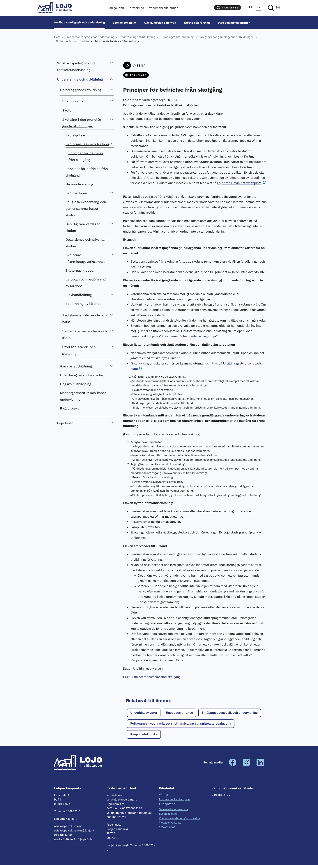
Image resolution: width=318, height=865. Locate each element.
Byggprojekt (69, 408)
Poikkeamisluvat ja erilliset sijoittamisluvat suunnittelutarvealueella (180, 723)
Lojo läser (65, 423)
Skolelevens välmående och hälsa (84, 318)
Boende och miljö (124, 22)
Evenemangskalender (163, 8)
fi (250, 7)
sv (258, 7)
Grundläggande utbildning (177, 37)
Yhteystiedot (167, 827)
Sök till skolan (73, 101)
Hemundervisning (79, 184)
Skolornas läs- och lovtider (72, 41)
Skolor (67, 110)
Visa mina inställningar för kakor (179, 818)
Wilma (163, 794)
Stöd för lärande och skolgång (79, 350)
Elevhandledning (79, 295)
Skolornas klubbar (80, 270)
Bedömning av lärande (83, 304)
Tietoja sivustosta (170, 822)
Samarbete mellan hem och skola (84, 334)
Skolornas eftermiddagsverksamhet (85, 258)
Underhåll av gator (143, 713)
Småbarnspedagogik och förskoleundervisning (76, 66)
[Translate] (227, 7)
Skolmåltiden (76, 193)
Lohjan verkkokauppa (174, 799)
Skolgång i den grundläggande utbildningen (226, 37)
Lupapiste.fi (167, 804)
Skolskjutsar (75, 135)
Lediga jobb (115, 8)
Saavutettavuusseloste (173, 809)
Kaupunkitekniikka (144, 734)
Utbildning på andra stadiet (82, 375)
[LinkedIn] (260, 765)
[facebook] (232, 765)
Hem (57, 37)
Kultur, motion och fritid (160, 22)
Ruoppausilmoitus (179, 713)
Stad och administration (234, 22)
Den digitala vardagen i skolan (84, 227)
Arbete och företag (197, 22)
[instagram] (246, 765)
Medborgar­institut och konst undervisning (83, 396)
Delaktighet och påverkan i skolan (87, 243)
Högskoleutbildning (75, 384)
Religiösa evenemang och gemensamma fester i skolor (86, 208)
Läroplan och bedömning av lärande (86, 282)
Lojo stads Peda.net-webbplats (239, 183)
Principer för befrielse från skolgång (85, 156)
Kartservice (136, 8)
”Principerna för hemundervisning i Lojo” (188, 336)
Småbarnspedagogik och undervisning (79, 22)
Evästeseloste (168, 814)
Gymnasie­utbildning (76, 366)
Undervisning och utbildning (137, 37)
